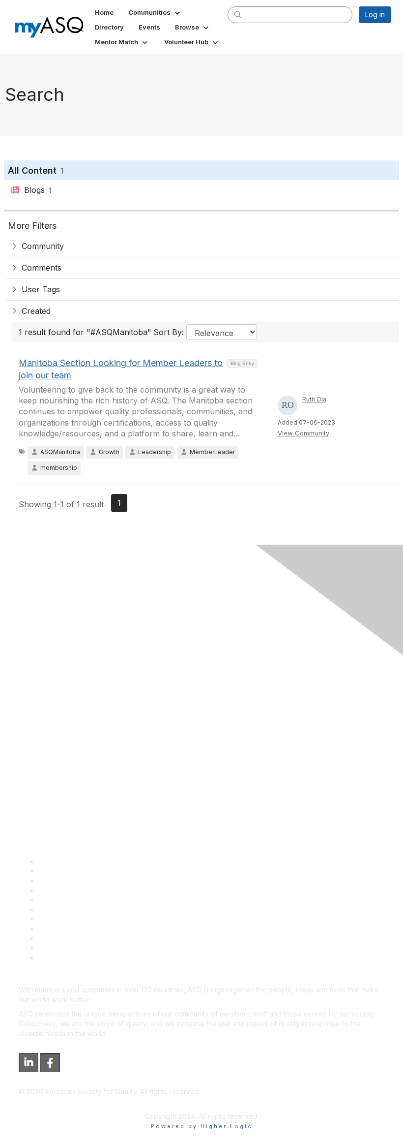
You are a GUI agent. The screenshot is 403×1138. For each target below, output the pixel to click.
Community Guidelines (74, 899)
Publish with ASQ (65, 890)
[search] (238, 14)
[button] (155, 12)
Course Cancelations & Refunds (89, 928)
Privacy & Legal (63, 870)
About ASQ (56, 861)
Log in (375, 14)
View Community (303, 433)
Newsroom (55, 957)
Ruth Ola (314, 399)
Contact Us (56, 919)
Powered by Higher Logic (202, 1126)
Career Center (61, 880)
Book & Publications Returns (83, 909)
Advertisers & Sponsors (76, 938)
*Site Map (54, 948)
